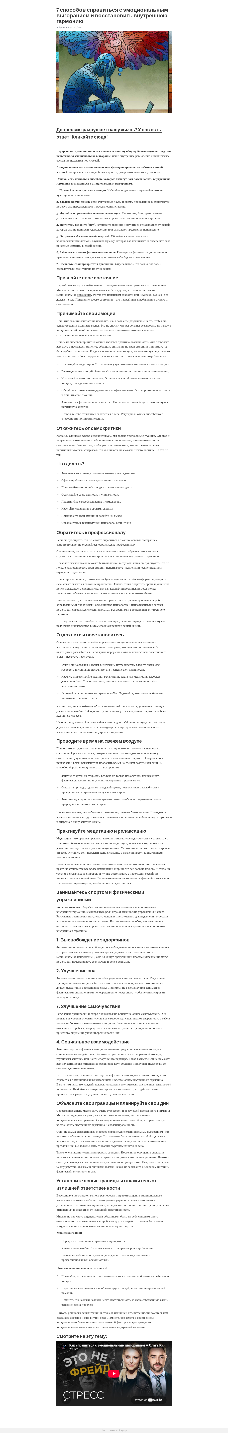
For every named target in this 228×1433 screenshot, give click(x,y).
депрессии (79, 572)
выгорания (135, 285)
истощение (84, 295)
